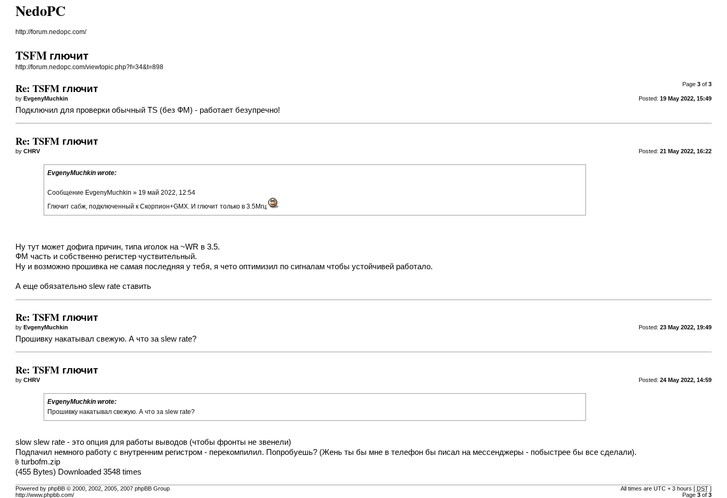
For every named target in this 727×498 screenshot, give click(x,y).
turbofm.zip (40, 462)
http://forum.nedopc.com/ (50, 32)
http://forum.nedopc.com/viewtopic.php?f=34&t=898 (89, 67)
